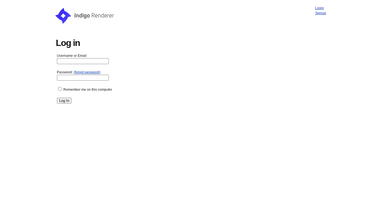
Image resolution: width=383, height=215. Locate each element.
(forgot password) (87, 72)
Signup (320, 13)
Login (319, 8)
